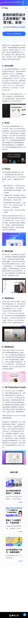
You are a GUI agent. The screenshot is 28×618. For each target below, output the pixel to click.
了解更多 (20, 502)
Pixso (6, 175)
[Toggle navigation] (26, 8)
